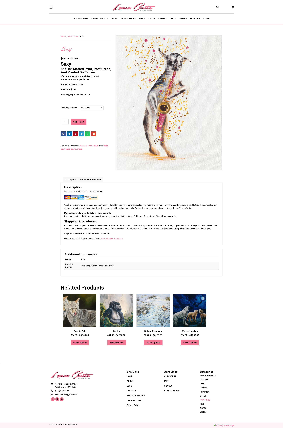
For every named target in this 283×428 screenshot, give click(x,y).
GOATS (83, 146)
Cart (166, 381)
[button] (53, 399)
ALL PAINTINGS (134, 400)
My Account (169, 376)
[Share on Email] (93, 133)
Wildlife (203, 412)
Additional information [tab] (90, 179)
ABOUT (130, 381)
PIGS (202, 404)
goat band (65, 149)
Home (63, 36)
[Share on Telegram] (81, 133)
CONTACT (131, 391)
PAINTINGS (73, 36)
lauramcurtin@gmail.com (66, 394)
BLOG (129, 386)
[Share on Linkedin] (69, 133)
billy (106, 146)
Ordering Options (69, 107)
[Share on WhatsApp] (87, 133)
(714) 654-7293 (62, 391)
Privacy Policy (133, 405)
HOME (129, 376)
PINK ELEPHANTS (208, 375)
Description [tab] (71, 179)
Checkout (168, 386)
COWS (203, 383)
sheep (79, 149)
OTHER (203, 396)
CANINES (204, 379)
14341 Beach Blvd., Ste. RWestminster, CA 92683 (66, 385)
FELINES (203, 388)
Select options (80, 342)
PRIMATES (204, 392)
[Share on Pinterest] (75, 133)
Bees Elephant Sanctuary (112, 238)
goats (73, 149)
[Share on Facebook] (63, 133)
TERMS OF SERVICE (136, 395)
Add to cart (78, 122)
